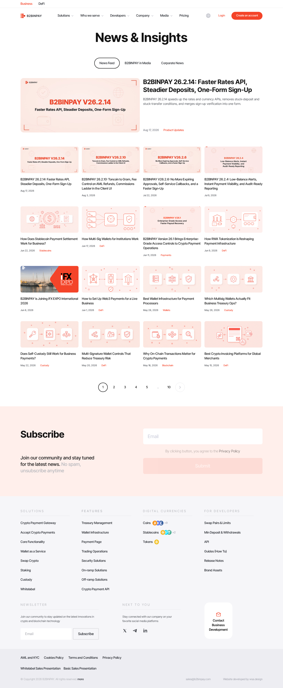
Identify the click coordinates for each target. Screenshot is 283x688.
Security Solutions (94, 561)
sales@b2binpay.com (198, 679)
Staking (26, 570)
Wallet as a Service (33, 551)
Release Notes (214, 561)
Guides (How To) (215, 551)
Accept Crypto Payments (38, 532)
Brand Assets (213, 570)
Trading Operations (95, 551)
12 (169, 387)
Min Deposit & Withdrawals (222, 532)
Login (221, 15)
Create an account (247, 15)
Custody (26, 579)
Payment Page (92, 542)
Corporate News (172, 63)
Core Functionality (33, 542)
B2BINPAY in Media (138, 63)
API (206, 542)
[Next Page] (180, 387)
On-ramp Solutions (94, 570)
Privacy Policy (229, 451)
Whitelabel (28, 589)
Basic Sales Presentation (80, 668)
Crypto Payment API (95, 589)
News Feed (107, 63)
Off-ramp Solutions (94, 579)
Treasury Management (97, 523)
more (80, 679)
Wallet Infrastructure (95, 532)
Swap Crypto (30, 561)
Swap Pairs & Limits (217, 523)
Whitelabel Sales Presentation (40, 668)
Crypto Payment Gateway (38, 523)
